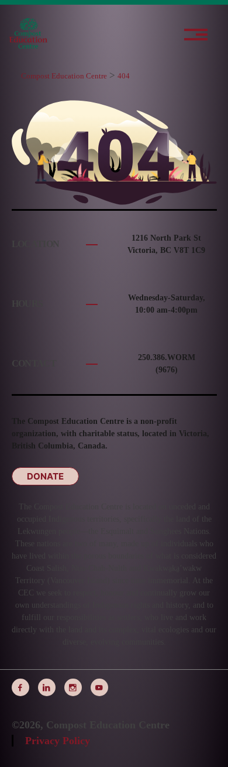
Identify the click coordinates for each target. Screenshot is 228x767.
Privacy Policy (57, 741)
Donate (45, 476)
